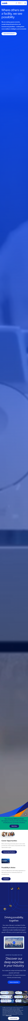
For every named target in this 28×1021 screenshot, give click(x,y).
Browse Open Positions (9, 852)
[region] (14, 1013)
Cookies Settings (13, 1018)
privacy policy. (9, 1015)
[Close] (25, 1007)
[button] (20, 3)
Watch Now (14, 826)
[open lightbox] (14, 942)
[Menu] (24, 3)
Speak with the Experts (9, 33)
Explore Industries (14, 982)
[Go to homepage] (4, 3)
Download (6, 879)
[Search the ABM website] (16, 3)
